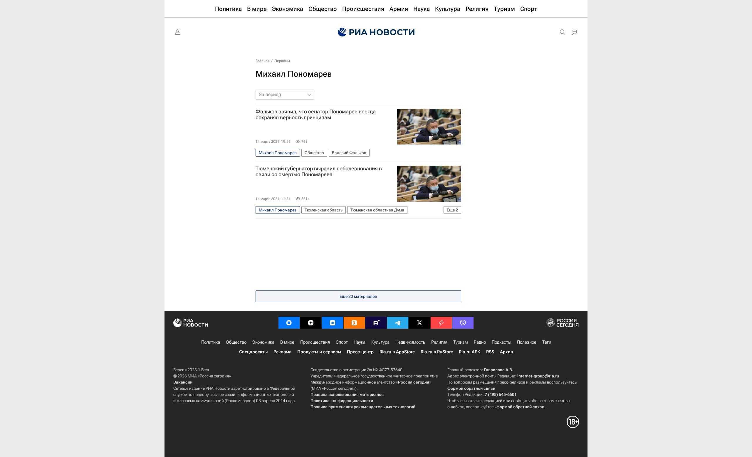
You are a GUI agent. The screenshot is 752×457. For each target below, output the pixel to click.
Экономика (263, 342)
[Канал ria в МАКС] (289, 323)
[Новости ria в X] (419, 323)
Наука (359, 342)
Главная (263, 61)
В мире (287, 342)
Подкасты (501, 342)
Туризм (460, 342)
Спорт (342, 342)
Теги (546, 342)
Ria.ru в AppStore (397, 351)
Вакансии (182, 382)
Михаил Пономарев (294, 74)
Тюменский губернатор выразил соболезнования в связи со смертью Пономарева (319, 171)
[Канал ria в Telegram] (397, 323)
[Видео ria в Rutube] (376, 323)
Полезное (526, 342)
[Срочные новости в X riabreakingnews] (441, 323)
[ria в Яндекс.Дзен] (310, 323)
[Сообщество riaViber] (463, 323)
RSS (490, 351)
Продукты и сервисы (319, 351)
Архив (506, 351)
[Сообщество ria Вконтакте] (332, 323)
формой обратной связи (471, 388)
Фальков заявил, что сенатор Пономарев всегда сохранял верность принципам (316, 114)
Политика (210, 342)
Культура (380, 342)
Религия (439, 342)
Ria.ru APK (469, 351)
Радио (480, 342)
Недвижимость (410, 342)
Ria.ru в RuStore (437, 351)
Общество (236, 342)
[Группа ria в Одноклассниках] (354, 323)
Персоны (282, 61)
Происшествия (315, 342)
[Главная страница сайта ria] (376, 32)
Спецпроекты (253, 351)
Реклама (282, 351)
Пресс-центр (360, 351)
